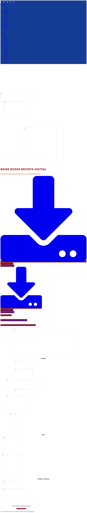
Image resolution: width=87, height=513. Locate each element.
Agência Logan (31, 511)
